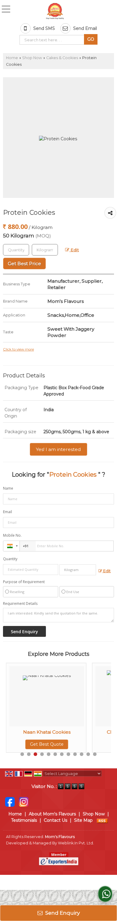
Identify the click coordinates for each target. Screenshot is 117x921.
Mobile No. (12, 535)
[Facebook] (10, 801)
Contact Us (55, 820)
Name (8, 488)
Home (12, 58)
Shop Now (32, 58)
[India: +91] (11, 546)
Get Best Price (24, 263)
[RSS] (102, 820)
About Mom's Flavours (52, 814)
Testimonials (24, 820)
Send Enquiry (62, 913)
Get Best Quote (42, 744)
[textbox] (53, 40)
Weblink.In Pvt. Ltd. (76, 843)
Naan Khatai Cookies (42, 732)
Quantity (10, 558)
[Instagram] (23, 801)
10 (81, 754)
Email (7, 511)
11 (88, 754)
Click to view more (18, 349)
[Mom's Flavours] (55, 11)
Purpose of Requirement (24, 582)
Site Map (83, 820)
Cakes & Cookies (62, 58)
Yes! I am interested (58, 449)
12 (95, 754)
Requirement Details (20, 604)
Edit (74, 249)
